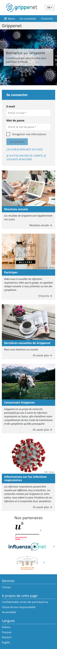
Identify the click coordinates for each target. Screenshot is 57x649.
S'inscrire (47, 18)
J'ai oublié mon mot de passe (25, 149)
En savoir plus (41, 355)
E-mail (10, 106)
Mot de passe (15, 120)
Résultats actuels (39, 225)
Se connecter (28, 18)
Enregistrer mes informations (29, 134)
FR (48, 7)
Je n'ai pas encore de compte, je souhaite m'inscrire (26, 157)
